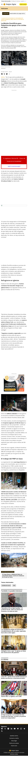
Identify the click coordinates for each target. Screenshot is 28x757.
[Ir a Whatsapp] (21, 728)
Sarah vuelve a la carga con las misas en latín (18, 13)
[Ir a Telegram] (24, 728)
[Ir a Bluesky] (18, 728)
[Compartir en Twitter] (4, 74)
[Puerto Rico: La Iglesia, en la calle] (14, 688)
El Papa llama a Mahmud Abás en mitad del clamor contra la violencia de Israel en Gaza (13, 576)
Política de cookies (14, 743)
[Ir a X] (5, 728)
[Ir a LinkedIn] (12, 728)
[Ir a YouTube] (15, 728)
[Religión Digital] (9, 4)
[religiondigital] (14, 750)
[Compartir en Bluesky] (7, 74)
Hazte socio (14, 745)
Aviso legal (14, 740)
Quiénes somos (14, 735)
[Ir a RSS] (2, 731)
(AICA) (2, 77)
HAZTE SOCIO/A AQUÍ (14, 166)
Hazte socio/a (23, 4)
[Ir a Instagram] (8, 728)
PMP (14, 585)
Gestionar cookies (14, 754)
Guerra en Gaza (6, 585)
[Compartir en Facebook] (2, 74)
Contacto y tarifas (14, 738)
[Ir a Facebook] (2, 728)
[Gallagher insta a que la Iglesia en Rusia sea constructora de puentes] (14, 642)
